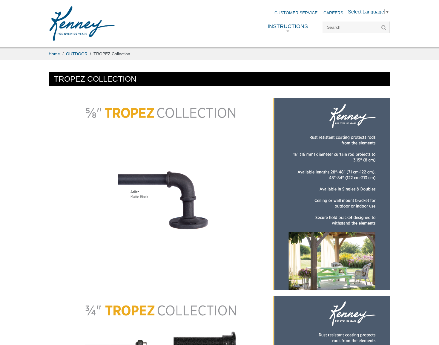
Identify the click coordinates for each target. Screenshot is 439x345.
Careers (333, 13)
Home (54, 54)
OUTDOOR (77, 54)
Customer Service (295, 13)
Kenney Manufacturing (82, 23)
